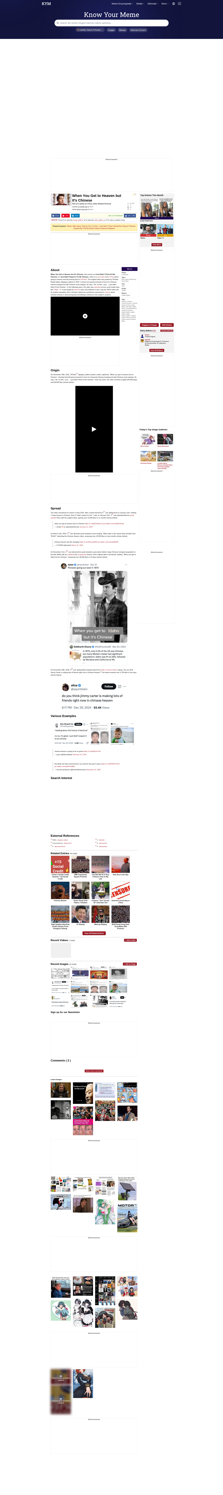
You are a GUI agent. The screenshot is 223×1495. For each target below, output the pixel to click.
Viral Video (125, 281)
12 (130, 207)
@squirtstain (103, 846)
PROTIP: (54, 220)
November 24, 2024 (93, 770)
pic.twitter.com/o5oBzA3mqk (113, 524)
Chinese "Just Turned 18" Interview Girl (100, 902)
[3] (112, 514)
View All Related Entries (94, 933)
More (164, 3)
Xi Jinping (80, 924)
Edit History (167, 325)
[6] (72, 668)
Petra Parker (145, 446)
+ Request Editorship (167, 330)
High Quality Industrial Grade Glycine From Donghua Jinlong (60, 926)
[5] (67, 550)
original (133, 316)
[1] (77, 373)
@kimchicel (68, 843)
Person (148, 235)
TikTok (111, 277)
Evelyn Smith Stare (146, 221)
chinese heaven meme (129, 304)
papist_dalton (126, 312)
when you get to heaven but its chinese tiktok (129, 319)
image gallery (78, 220)
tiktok (123, 307)
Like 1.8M (131, 216)
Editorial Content (138, 30)
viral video (129, 307)
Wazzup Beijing (100, 924)
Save (66, 216)
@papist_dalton (63, 840)
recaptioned (82, 554)
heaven (124, 301)
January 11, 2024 (86, 527)
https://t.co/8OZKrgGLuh (94, 524)
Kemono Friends (146, 463)
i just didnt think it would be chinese (129, 309)
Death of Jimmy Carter (108, 670)
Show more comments (94, 1071)
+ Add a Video (130, 940)
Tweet (76, 216)
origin (123, 317)
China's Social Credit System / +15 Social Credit (60, 877)
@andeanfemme (60, 846)
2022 (123, 286)
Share (56, 216)
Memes (122, 30)
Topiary (142, 238)
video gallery (98, 220)
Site (165, 235)
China (89, 204)
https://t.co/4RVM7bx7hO (110, 764)
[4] (69, 532)
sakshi (147, 339)
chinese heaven (127, 303)
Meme (129, 269)
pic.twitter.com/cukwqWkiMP (108, 542)
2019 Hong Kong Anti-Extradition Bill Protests (121, 926)
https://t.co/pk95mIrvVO (92, 751)
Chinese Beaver (60, 900)
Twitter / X (57, 290)
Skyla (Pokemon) (163, 446)
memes (107, 292)
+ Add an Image (130, 964)
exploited (70, 554)
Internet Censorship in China (121, 902)
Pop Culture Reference (129, 279)
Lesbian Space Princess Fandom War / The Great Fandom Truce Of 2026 (165, 465)
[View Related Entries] (102, 204)
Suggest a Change (149, 325)
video (133, 305)
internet (77, 290)
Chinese (84, 279)
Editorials (152, 3)
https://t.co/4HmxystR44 (88, 542)
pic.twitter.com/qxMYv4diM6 (64, 766)
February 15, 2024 (80, 754)
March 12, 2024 (77, 545)
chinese (129, 301)
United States (126, 295)
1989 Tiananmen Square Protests (80, 876)
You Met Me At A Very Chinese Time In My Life (100, 877)
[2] (104, 511)
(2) (154, 331)
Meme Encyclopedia (121, 3)
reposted (97, 287)
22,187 (132, 203)
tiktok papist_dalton (126, 315)
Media (139, 3)
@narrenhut (103, 843)
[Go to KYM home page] (46, 4)
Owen (91, 207)
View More (157, 245)
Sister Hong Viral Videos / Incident (80, 902)
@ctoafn (102, 840)
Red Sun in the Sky (120, 875)
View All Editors (157, 350)
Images (111, 30)
